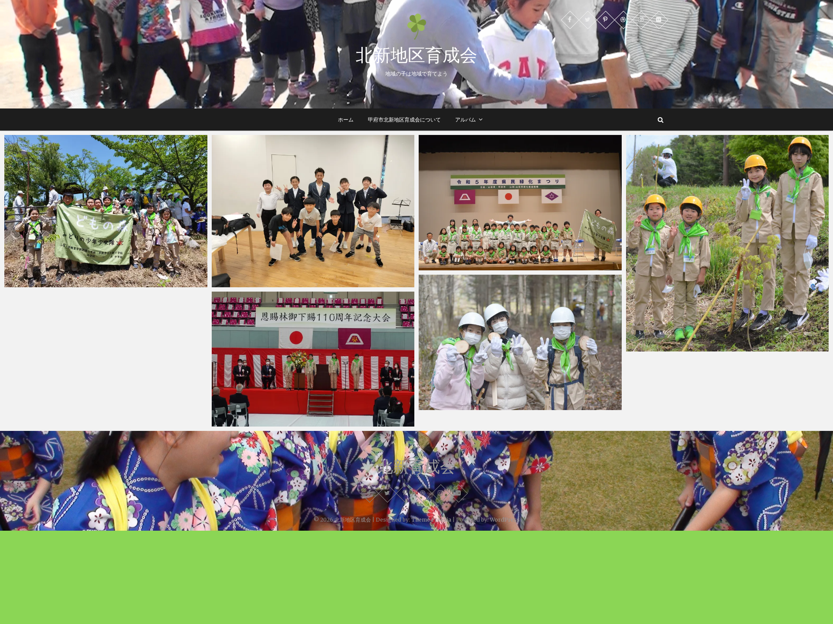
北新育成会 (416, 466)
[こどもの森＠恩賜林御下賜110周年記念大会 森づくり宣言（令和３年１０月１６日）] (313, 359)
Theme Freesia (431, 519)
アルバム (465, 119)
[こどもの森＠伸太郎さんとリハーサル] (313, 211)
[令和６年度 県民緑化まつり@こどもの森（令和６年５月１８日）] (105, 211)
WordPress (505, 519)
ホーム (346, 119)
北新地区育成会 (416, 54)
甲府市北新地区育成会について (404, 119)
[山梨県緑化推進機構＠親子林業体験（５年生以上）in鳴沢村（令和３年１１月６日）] (520, 342)
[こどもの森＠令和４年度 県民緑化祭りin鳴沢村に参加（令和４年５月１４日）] (727, 243)
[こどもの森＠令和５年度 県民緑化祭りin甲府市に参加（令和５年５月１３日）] (520, 202)
